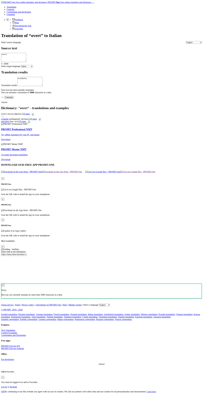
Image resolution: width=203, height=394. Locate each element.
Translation (11, 7)
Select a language (90, 305)
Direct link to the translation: (13, 252)
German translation (44, 314)
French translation (61, 314)
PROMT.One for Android (12, 348)
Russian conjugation (105, 319)
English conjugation (28, 319)
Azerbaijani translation (113, 314)
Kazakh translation (167, 314)
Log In (4, 387)
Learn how (151, 391)
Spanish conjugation (10, 319)
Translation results (9, 85)
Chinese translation (184, 314)
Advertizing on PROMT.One (48, 305)
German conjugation (47, 319)
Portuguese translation (20, 317)
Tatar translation (38, 317)
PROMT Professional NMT (16, 129)
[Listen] (26, 114)
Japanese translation (162, 317)
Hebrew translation (149, 314)
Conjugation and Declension (13, 335)
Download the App (23, 26)
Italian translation (95, 314)
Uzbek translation (90, 317)
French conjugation (123, 319)
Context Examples (9, 333)
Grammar (11, 14)
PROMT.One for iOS (10, 346)
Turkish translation (55, 317)
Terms (17, 305)
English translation (9, 314)
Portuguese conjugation (85, 319)
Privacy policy (28, 305)
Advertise (19, 29)
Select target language (10, 66)
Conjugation (19, 12)
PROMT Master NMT (14, 149)
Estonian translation (143, 317)
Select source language (11, 42)
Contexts (10, 9)
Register (13, 387)
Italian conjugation (65, 319)
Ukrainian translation (108, 317)
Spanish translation (78, 314)
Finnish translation (126, 317)
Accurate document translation (14, 155)
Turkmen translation (72, 317)
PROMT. (69, 2)
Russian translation (26, 314)
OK (2, 391)
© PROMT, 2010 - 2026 (12, 310)
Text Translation (8, 330)
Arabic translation (132, 314)
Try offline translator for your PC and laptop (20, 135)
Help (17, 23)
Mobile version (75, 305)
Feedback (19, 20)
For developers (7, 359)
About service (7, 305)
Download (5, 139)
